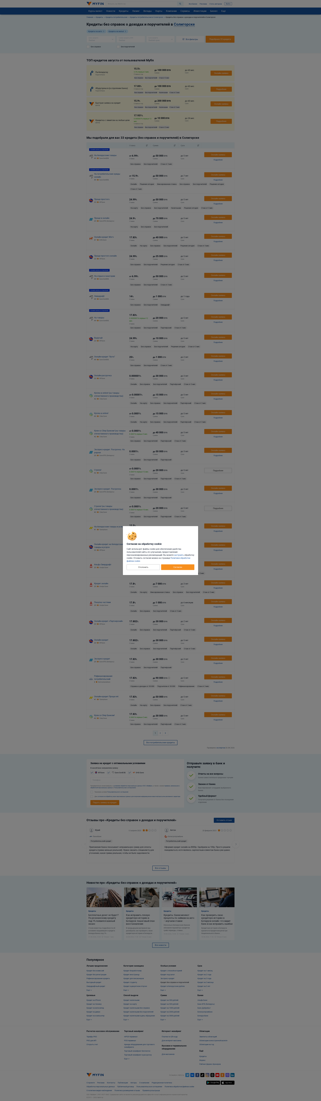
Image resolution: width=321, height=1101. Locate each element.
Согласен (177, 567)
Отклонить (143, 567)
